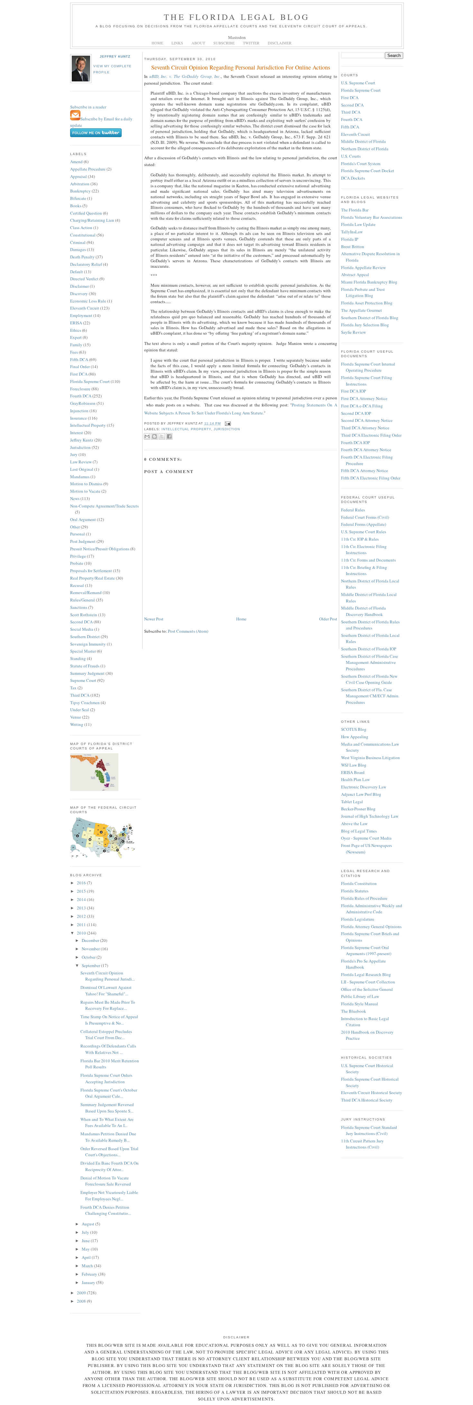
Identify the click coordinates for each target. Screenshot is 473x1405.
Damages (78, 249)
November (91, 949)
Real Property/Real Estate (92, 578)
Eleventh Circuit (84, 308)
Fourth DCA (80, 396)
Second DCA (81, 622)
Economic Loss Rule (88, 301)
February (90, 1274)
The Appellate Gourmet (361, 310)
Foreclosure (80, 389)
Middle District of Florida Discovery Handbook (363, 611)
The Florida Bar (354, 210)
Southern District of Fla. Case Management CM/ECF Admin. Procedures (370, 696)
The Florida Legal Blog (237, 16)
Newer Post (153, 619)
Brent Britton (352, 246)
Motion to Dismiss (86, 484)
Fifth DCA (79, 359)
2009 (82, 1293)
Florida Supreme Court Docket (367, 170)
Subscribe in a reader (88, 107)
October (89, 957)
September (91, 965)
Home (241, 619)
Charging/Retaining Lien (92, 220)
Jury (74, 454)
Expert (76, 337)
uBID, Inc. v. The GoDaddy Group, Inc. (185, 76)
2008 (82, 1301)
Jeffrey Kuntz (115, 56)
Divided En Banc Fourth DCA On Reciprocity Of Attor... (109, 1166)
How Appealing (354, 737)
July (86, 1232)
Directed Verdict (84, 279)
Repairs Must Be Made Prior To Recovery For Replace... (107, 1005)
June (86, 1240)
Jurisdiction (80, 447)
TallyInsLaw (352, 232)
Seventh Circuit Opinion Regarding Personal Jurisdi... (107, 976)
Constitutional (83, 235)
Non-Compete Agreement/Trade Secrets (104, 506)
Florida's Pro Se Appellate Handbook (363, 964)
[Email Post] (227, 423)
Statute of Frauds (84, 666)
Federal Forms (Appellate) (363, 524)
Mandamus (79, 476)
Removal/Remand (86, 592)
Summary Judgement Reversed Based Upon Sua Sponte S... (107, 1108)
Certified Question (86, 213)
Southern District (85, 636)
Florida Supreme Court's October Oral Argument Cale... (108, 1093)
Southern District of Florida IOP (368, 649)
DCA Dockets (353, 178)
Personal (77, 534)
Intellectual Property (88, 425)
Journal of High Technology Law (369, 816)
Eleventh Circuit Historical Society (371, 1092)
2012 (82, 916)
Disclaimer (79, 286)
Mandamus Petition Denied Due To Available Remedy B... (108, 1137)
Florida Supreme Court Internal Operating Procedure (368, 367)
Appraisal (78, 176)
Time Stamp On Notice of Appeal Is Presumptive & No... (109, 1020)
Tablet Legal (352, 802)
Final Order (80, 366)
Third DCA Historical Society (367, 1100)
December (91, 940)
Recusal (77, 585)
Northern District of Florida (364, 149)
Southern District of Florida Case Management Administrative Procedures (369, 662)
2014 (82, 899)
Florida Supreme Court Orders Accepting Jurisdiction (106, 1078)
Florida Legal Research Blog (366, 974)
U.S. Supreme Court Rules (363, 532)
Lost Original (81, 469)
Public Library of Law (360, 996)
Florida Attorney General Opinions (371, 926)
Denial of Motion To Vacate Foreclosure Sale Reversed (105, 1181)
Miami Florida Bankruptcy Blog (369, 282)
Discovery (79, 293)
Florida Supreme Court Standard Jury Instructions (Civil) (369, 1130)
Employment (81, 315)
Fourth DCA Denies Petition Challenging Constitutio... (105, 1210)
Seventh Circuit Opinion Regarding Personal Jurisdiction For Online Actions (240, 67)
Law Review (81, 462)
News (74, 498)
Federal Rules (353, 510)
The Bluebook (353, 1011)
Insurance (78, 418)
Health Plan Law (355, 779)
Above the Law (354, 823)
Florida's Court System (360, 163)
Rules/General (82, 600)
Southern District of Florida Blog (369, 318)
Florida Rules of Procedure (364, 898)
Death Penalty (82, 257)
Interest (76, 432)
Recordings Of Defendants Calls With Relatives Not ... (108, 1049)
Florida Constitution (359, 883)
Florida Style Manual (359, 1004)
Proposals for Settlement (91, 570)
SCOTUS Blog (353, 729)
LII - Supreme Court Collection (368, 982)
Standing (78, 658)
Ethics (75, 330)
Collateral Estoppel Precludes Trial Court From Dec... (106, 1034)
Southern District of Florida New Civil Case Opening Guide (369, 679)
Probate (76, 563)
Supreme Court (83, 680)
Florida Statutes (354, 891)
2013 (82, 908)
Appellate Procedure (88, 169)
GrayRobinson (83, 403)
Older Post (328, 619)
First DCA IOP (353, 391)
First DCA (79, 374)
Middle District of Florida (363, 141)
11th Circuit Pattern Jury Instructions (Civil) (362, 1144)
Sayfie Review (353, 332)
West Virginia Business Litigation (370, 757)
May (86, 1249)
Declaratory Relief (86, 264)
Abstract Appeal (355, 274)
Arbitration (79, 184)
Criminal (78, 242)
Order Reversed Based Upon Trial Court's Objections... (109, 1152)
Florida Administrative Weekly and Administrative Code (371, 909)
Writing (76, 724)
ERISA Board (353, 772)
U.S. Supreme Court (358, 83)
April (87, 1257)
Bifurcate (78, 198)
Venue (75, 717)
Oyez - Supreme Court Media (366, 838)
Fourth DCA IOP (355, 442)
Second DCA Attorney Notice (367, 420)
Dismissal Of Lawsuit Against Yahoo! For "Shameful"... (106, 990)
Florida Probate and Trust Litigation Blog (363, 292)
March (88, 1266)
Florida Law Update (358, 224)
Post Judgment (83, 541)
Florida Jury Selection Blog (365, 325)
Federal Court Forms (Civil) (365, 517)
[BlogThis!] (154, 436)
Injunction (79, 411)
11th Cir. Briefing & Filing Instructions (364, 570)
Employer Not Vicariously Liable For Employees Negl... (109, 1195)
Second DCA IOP (356, 413)
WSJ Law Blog (353, 765)
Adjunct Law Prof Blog (361, 794)
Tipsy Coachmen (85, 702)
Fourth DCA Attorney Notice (366, 449)
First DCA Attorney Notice (364, 398)
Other (75, 527)
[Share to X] (162, 436)
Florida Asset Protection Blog (367, 303)
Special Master (83, 651)
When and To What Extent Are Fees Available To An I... (107, 1122)
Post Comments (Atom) (188, 631)
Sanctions (78, 607)
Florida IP (349, 239)
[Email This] (147, 436)
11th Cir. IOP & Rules (360, 539)
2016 (82, 883)
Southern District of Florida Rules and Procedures (370, 625)
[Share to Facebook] (169, 436)
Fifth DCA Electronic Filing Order (370, 478)
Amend (76, 161)
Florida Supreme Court (90, 381)
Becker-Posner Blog (358, 809)
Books (75, 206)
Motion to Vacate (85, 491)
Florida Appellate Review (363, 267)
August (88, 1224)
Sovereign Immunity (88, 644)
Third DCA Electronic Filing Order (371, 435)
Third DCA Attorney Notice (365, 428)
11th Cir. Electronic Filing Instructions (364, 550)
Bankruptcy (80, 191)
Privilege (78, 556)
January (89, 1282)
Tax (73, 688)
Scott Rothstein (83, 615)
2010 (82, 933)
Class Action (81, 227)
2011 (82, 924)
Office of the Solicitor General (367, 989)
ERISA (76, 323)
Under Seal (79, 709)
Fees (74, 352)
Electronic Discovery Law (363, 787)
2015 (82, 891)
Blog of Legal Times (359, 831)
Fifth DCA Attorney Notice (364, 470)
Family (76, 345)
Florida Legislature (357, 919)
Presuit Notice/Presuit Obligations (99, 549)
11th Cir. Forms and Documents (368, 560)
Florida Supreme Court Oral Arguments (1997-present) (366, 950)
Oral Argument (83, 519)
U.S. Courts (351, 156)
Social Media (81, 629)
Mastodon (237, 37)
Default (76, 271)
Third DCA (79, 695)
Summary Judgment (87, 673)
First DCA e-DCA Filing (362, 406)
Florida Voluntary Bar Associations (371, 217)
